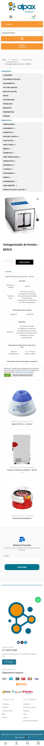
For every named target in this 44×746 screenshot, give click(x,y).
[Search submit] (22, 38)
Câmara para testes (19, 467)
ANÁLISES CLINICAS (10, 136)
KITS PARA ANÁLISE (10, 87)
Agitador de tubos (16, 421)
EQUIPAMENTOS (8, 83)
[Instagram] (22, 642)
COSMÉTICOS (7, 153)
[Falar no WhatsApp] (38, 599)
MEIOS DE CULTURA (10, 92)
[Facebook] (18, 642)
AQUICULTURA (8, 141)
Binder (12, 467)
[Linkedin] (25, 642)
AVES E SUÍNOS (8, 145)
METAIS (5, 96)
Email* (6, 556)
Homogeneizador (12, 62)
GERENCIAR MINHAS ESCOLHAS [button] (22, 375)
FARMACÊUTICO (8, 161)
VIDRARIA (6, 116)
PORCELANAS (8, 104)
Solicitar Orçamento (24, 262)
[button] (37, 199)
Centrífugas (13, 516)
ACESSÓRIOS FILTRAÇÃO (11, 79)
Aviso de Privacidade (27, 372)
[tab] (8, 272)
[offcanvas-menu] (27, 743)
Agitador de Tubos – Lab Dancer (22, 424)
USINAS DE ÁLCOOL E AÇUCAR (14, 190)
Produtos (14, 60)
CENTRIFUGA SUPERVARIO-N (22, 518)
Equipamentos (27, 60)
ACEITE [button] (7, 375)
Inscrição (22, 567)
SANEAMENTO (8, 128)
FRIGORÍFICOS (8, 165)
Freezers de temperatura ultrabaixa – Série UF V (22, 471)
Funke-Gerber (30, 516)
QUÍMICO (6, 177)
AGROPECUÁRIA (8, 124)
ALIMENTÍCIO (7, 132)
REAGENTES (7, 108)
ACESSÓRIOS (7, 75)
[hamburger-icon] (11, 17)
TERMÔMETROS (8, 112)
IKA (32, 421)
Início (4, 60)
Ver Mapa (10, 662)
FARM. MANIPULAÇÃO (11, 157)
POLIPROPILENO (9, 100)
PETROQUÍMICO (8, 173)
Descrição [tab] (8, 271)
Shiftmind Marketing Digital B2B (32, 734)
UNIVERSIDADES (9, 181)
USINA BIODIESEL (9, 185)
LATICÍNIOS (7, 169)
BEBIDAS (6, 149)
